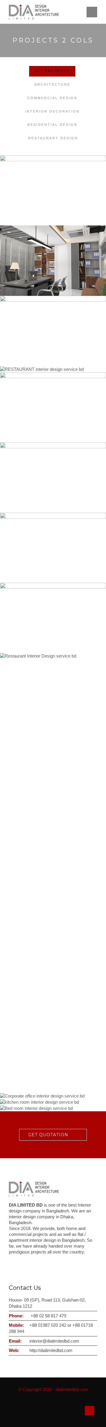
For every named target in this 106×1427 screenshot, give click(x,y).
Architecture (52, 84)
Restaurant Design (53, 138)
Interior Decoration (52, 111)
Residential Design (52, 124)
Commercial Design (52, 98)
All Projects (52, 71)
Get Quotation (48, 1134)
